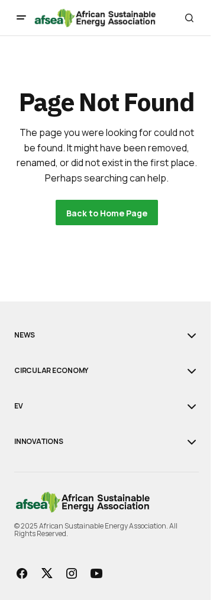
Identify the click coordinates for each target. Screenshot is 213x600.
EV (18, 406)
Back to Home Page (106, 213)
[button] (21, 18)
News (24, 335)
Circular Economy (51, 371)
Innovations (38, 441)
